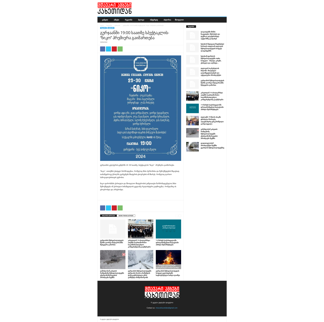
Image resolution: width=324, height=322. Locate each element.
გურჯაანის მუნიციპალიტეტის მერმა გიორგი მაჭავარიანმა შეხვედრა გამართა (112, 242)
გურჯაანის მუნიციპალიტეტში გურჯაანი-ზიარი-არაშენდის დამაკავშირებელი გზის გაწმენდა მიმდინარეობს (139, 274)
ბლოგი (141, 20)
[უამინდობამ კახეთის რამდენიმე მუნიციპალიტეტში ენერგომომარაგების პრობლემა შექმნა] (112, 259)
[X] (108, 49)
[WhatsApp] (120, 49)
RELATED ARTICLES (108, 216)
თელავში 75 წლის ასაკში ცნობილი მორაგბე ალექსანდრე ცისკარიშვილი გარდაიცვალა (212, 120)
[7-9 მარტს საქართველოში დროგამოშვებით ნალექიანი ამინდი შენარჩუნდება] (168, 229)
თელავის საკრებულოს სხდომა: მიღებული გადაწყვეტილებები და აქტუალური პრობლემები (211, 71)
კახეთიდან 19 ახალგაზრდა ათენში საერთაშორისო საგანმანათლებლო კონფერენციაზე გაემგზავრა (139, 243)
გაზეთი (105, 20)
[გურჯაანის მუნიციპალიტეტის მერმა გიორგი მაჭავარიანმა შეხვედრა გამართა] (112, 229)
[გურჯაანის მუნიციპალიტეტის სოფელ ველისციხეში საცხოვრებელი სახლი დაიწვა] (168, 259)
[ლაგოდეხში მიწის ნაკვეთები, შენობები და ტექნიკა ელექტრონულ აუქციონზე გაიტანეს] (192, 35)
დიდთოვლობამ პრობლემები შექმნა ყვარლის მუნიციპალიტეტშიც (212, 145)
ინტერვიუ (154, 20)
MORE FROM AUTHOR (126, 216)
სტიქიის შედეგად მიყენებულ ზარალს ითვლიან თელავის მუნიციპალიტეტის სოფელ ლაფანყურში (212, 47)
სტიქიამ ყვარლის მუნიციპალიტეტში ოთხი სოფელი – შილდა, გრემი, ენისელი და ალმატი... (211, 59)
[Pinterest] (114, 49)
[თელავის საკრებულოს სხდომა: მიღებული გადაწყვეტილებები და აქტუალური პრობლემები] (192, 72)
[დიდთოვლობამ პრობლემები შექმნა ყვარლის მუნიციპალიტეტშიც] (192, 146)
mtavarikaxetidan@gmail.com (166, 308)
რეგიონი (128, 20)
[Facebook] (102, 49)
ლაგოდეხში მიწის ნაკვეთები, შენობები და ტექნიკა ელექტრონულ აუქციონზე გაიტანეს (210, 35)
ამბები (116, 20)
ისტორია (167, 20)
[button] (223, 20)
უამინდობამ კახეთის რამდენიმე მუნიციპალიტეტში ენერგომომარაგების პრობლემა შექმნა (112, 274)
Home (102, 25)
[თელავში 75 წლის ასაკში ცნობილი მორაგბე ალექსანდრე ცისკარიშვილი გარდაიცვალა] (192, 120)
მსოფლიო (179, 20)
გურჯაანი (117, 25)
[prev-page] (176, 215)
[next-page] (179, 215)
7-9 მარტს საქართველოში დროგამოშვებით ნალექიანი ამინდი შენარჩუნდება (167, 242)
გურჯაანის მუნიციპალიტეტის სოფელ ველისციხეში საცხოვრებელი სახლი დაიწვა (168, 273)
